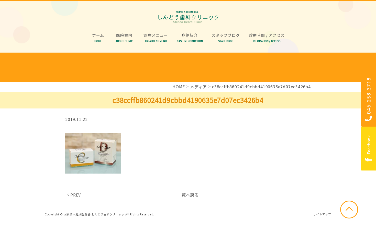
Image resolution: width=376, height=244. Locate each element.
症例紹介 (190, 35)
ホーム (98, 35)
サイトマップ (322, 214)
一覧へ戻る (188, 195)
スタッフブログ (226, 35)
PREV (75, 195)
